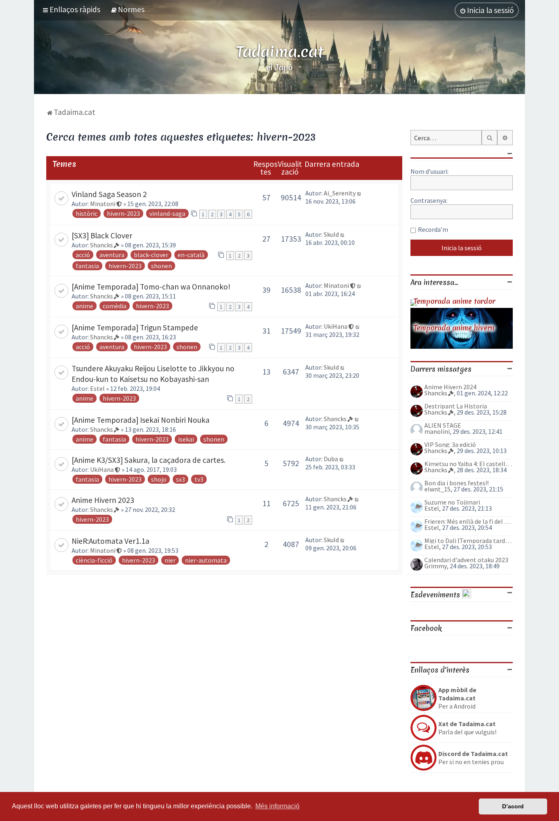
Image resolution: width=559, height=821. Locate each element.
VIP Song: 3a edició (450, 444)
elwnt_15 (437, 489)
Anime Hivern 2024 (450, 387)
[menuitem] (127, 9)
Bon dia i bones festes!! (456, 483)
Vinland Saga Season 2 (109, 194)
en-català (191, 255)
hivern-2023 (123, 213)
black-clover (151, 255)
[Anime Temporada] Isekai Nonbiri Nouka (141, 420)
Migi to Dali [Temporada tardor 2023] (468, 540)
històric (86, 213)
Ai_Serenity (340, 193)
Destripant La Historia (455, 406)
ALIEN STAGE (442, 425)
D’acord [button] (513, 806)
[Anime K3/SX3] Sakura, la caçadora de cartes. (148, 460)
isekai (186, 439)
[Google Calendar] (466, 594)
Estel (97, 388)
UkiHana (335, 326)
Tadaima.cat (279, 51)
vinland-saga (167, 213)
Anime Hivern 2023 (103, 500)
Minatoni (102, 204)
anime (84, 306)
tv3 (198, 479)
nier (170, 560)
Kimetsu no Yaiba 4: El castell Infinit (468, 464)
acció (83, 255)
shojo (159, 479)
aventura (111, 255)
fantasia (87, 266)
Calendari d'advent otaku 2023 (466, 560)
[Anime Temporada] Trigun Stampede (135, 327)
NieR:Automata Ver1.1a (110, 541)
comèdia (114, 306)
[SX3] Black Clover (102, 235)
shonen (161, 266)
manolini (437, 431)
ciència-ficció (94, 560)
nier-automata (206, 560)
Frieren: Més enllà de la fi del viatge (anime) (468, 521)
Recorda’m (433, 229)
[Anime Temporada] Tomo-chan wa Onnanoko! (151, 287)
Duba (331, 459)
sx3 (180, 479)
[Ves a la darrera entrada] (359, 193)
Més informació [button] (277, 806)
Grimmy (435, 566)
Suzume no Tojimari (452, 502)
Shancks (101, 245)
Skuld (331, 234)
